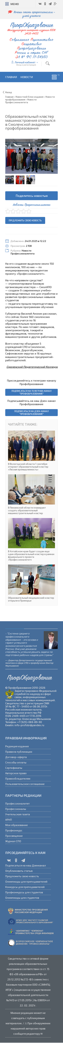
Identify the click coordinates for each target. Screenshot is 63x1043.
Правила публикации (18, 751)
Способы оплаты (15, 762)
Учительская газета (17, 814)
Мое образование (16, 825)
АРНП (8, 819)
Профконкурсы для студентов (24, 892)
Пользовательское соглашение (24, 783)
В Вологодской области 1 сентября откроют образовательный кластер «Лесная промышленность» (31, 451)
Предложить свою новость (25, 220)
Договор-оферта (16, 757)
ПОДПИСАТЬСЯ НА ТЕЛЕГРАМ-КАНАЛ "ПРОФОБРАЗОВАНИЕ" (31, 392)
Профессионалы (15, 808)
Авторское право (16, 773)
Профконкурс (13, 830)
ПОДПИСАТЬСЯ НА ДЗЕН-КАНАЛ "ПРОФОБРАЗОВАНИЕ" (31, 412)
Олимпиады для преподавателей (26, 881)
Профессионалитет (17, 803)
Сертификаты (13, 767)
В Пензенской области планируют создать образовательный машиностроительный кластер (31, 494)
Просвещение (14, 835)
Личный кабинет (25, 62)
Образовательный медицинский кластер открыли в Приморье (31, 583)
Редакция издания (17, 746)
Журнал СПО (13, 841)
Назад (8, 92)
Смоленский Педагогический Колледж (32, 366)
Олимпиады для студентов (22, 897)
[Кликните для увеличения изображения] (31, 156)
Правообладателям (17, 778)
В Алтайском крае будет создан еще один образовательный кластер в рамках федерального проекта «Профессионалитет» (31, 539)
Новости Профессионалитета (22, 252)
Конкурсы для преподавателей (25, 886)
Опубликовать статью (19, 870)
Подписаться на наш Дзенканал (25, 865)
